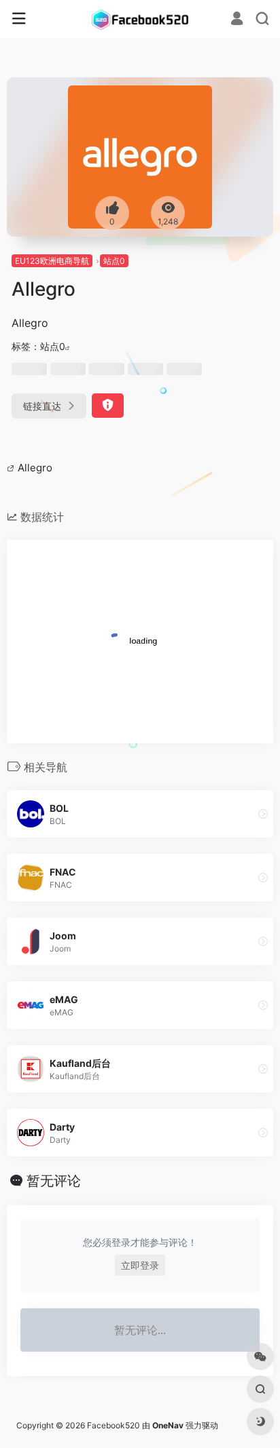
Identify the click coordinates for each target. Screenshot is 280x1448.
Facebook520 (113, 1425)
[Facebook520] (140, 19)
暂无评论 (54, 1181)
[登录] (237, 20)
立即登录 (140, 1265)
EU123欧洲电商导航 (52, 261)
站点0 (114, 261)
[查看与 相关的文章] (12, 467)
